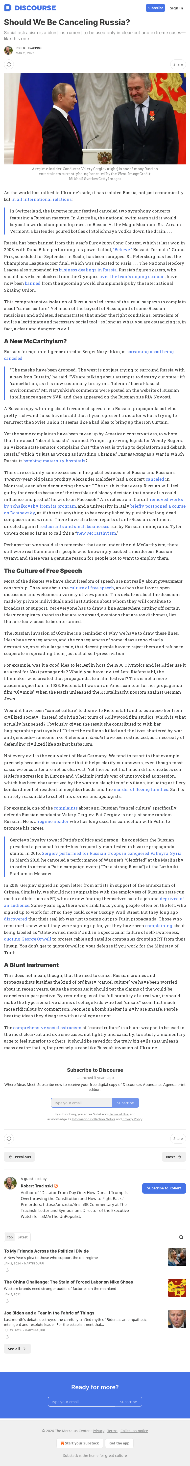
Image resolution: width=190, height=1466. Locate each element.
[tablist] (17, 1237)
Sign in (176, 7)
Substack (70, 1455)
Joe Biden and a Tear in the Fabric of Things (49, 1312)
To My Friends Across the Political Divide (46, 1251)
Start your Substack (82, 1443)
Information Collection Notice (93, 1119)
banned (33, 283)
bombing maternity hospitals (54, 461)
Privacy (98, 1430)
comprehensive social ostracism (47, 1027)
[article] (95, 1260)
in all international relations (41, 199)
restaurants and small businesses (74, 526)
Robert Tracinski (29, 48)
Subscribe (155, 8)
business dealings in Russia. (88, 270)
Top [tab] (10, 1237)
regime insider (53, 821)
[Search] (181, 1237)
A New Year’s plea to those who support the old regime (51, 1257)
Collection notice (134, 1430)
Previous (23, 1156)
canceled (155, 479)
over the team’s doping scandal (132, 276)
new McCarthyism (96, 533)
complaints (66, 808)
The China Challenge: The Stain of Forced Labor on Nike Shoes (68, 1282)
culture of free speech (92, 588)
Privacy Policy (132, 1119)
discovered (15, 919)
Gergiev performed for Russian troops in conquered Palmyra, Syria (112, 853)
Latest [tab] (23, 1237)
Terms (112, 1430)
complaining (158, 925)
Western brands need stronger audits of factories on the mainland (60, 1288)
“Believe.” (122, 249)
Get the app (119, 1443)
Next (170, 1156)
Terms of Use (118, 1114)
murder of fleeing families (141, 789)
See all (14, 1348)
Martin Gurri (34, 1263)
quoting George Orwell (27, 939)
